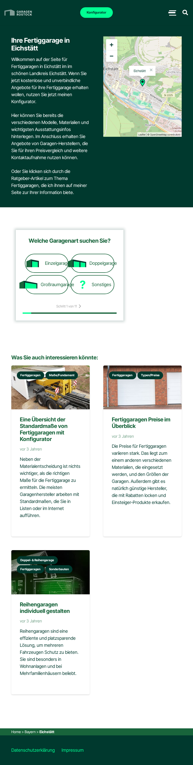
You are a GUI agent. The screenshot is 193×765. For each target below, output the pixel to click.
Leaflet (142, 134)
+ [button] (112, 44)
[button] (185, 12)
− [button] (112, 56)
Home (16, 732)
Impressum (73, 750)
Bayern (30, 732)
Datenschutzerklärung (33, 750)
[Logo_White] (18, 13)
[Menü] (172, 12)
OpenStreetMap (158, 134)
